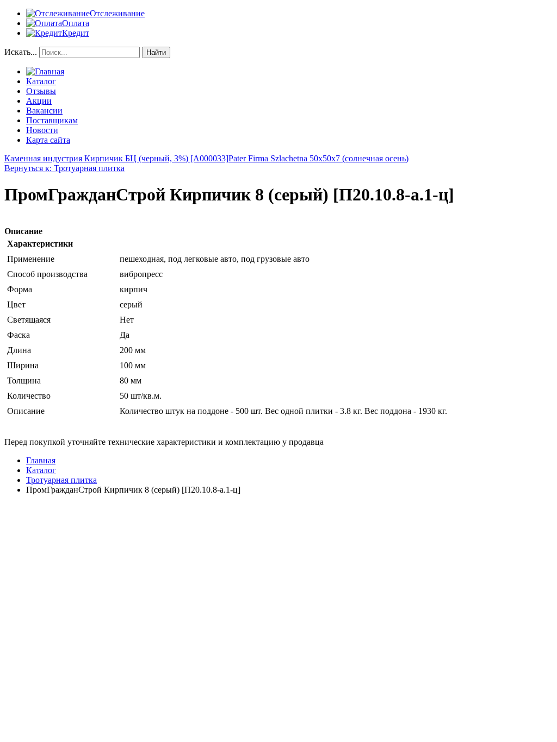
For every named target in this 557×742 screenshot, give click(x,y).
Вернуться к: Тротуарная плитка (64, 168)
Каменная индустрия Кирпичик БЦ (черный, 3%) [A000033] (116, 158)
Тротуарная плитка (61, 480)
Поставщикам (52, 120)
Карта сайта (48, 139)
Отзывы (41, 91)
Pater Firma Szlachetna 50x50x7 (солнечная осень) (318, 158)
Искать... (20, 51)
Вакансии (44, 110)
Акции (39, 100)
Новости (42, 130)
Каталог (41, 81)
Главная (40, 460)
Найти (156, 52)
